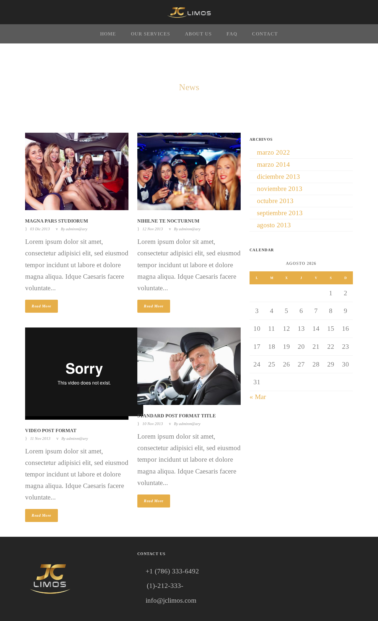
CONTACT (265, 33)
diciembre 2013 (278, 176)
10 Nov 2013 (152, 423)
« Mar (258, 397)
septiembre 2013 (280, 213)
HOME (108, 33)
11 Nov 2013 (40, 438)
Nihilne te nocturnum (168, 220)
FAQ (232, 33)
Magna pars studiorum (56, 220)
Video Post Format (50, 430)
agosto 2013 (274, 225)
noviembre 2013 (279, 188)
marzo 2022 (273, 152)
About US (198, 33)
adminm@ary (76, 229)
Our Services (150, 33)
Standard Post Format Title (176, 415)
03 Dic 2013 (40, 229)
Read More (41, 306)
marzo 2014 (273, 164)
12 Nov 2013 (152, 229)
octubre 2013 (275, 201)
